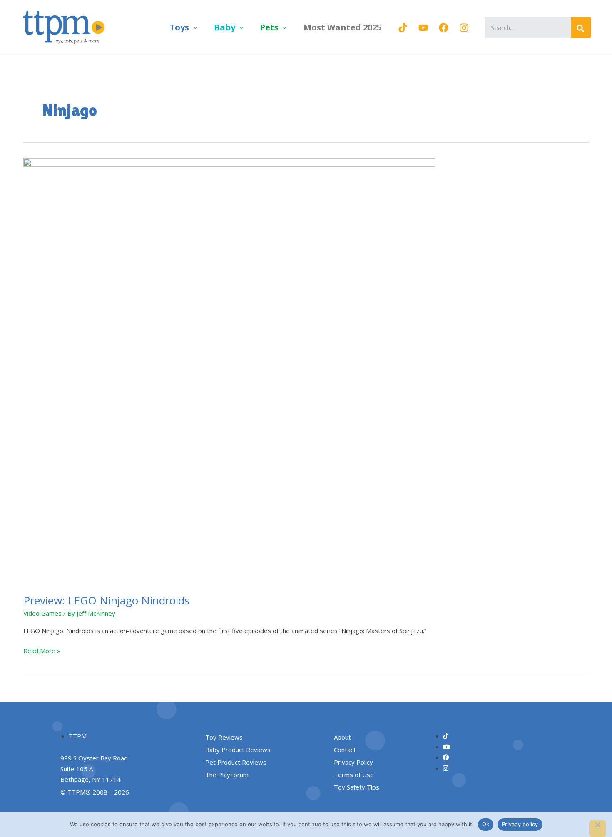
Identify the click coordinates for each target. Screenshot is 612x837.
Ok (486, 824)
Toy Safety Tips (356, 787)
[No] (597, 828)
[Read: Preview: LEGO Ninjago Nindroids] (229, 370)
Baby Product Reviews (238, 749)
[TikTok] (403, 27)
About (342, 737)
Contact (345, 749)
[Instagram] (464, 27)
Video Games (42, 613)
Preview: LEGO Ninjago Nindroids (106, 600)
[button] (193, 27)
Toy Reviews (224, 737)
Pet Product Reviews (235, 762)
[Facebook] (443, 27)
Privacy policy (520, 824)
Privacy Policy (353, 762)
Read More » (41, 650)
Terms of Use (354, 774)
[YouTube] (423, 27)
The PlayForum (227, 774)
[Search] (581, 27)
